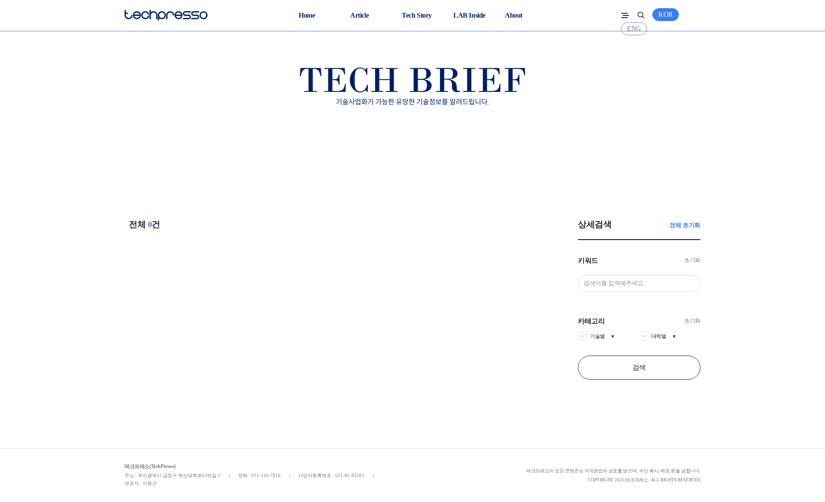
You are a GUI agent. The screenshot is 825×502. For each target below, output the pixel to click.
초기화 (692, 260)
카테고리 (591, 321)
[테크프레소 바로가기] (166, 13)
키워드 (588, 260)
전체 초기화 (684, 225)
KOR (665, 14)
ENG (634, 28)
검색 (639, 367)
